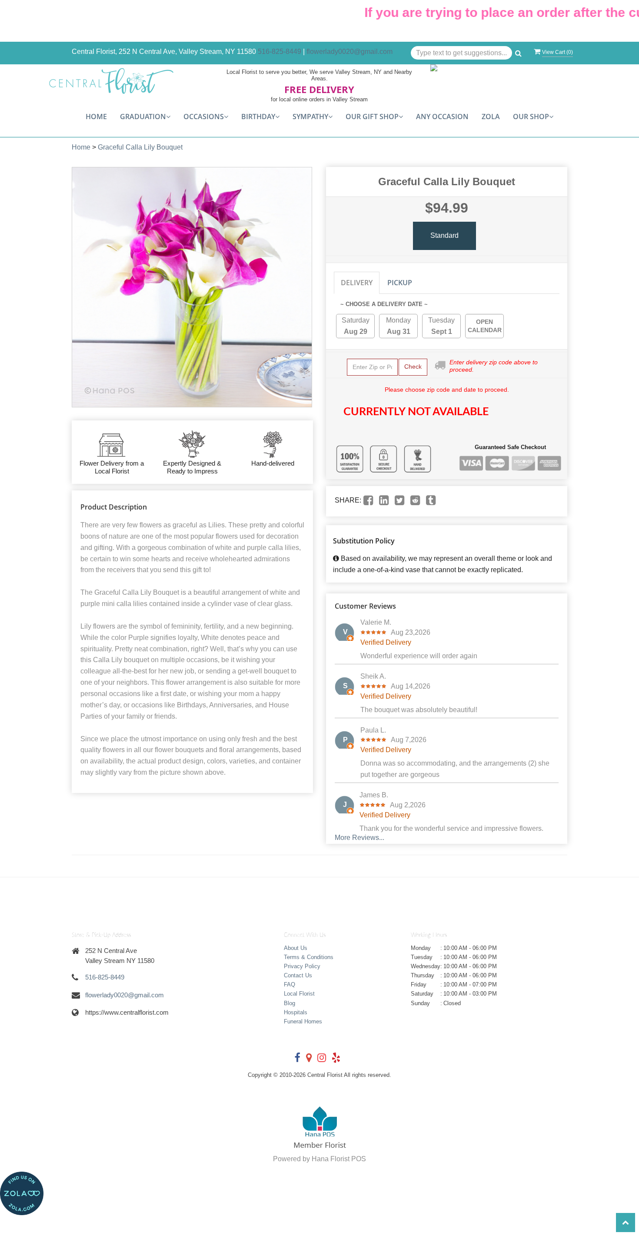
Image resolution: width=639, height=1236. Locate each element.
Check (413, 366)
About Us (295, 948)
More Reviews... (359, 837)
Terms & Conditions (308, 957)
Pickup (399, 282)
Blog (289, 1003)
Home (96, 116)
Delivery (357, 282)
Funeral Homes (303, 1021)
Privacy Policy (302, 966)
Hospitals (295, 1012)
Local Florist (299, 993)
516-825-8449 (279, 51)
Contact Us (298, 975)
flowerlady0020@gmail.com (349, 51)
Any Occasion (442, 116)
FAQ (289, 984)
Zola (491, 116)
